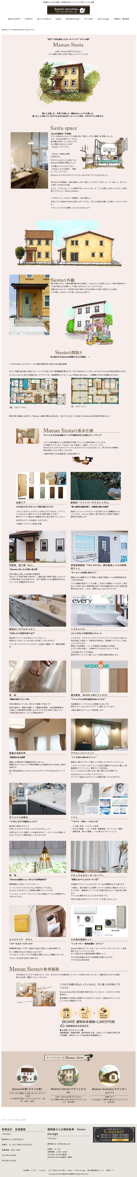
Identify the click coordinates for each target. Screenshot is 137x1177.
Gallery (69, 1170)
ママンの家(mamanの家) (56, 1170)
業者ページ (110, 1170)
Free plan (42, 1170)
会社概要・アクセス (30, 1170)
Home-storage (80, 1170)
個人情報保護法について (96, 1170)
